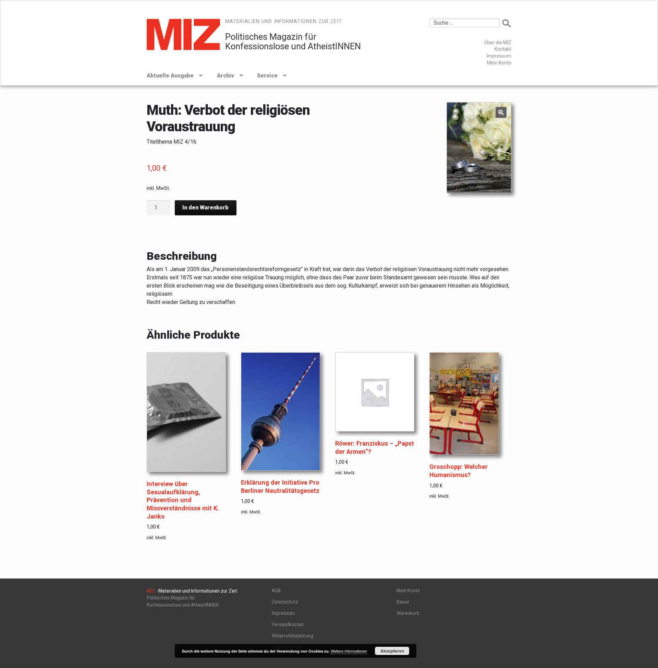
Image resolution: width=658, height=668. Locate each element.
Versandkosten (288, 624)
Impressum (499, 56)
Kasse (403, 602)
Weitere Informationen (349, 651)
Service (267, 75)
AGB (276, 590)
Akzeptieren (392, 651)
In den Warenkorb (205, 207)
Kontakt (503, 49)
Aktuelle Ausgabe (170, 75)
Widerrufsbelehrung (292, 636)
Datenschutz (285, 602)
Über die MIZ (497, 42)
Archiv (225, 75)
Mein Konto (499, 62)
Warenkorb (408, 613)
